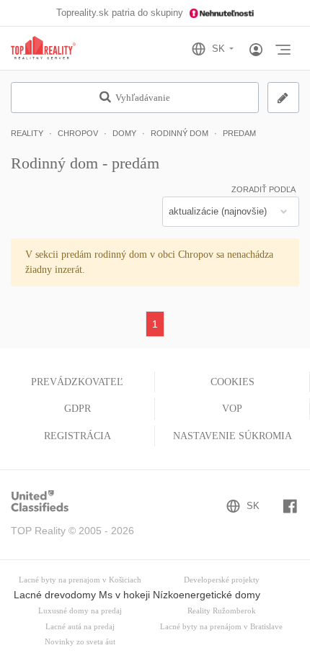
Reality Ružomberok (221, 611)
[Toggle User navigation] (255, 50)
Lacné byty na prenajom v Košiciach (80, 580)
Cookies (232, 382)
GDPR (77, 408)
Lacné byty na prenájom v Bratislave (221, 627)
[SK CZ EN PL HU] (219, 49)
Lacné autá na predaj (80, 627)
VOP (232, 408)
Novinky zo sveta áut (80, 642)
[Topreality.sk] (43, 48)
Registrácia (77, 436)
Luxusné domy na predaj (80, 611)
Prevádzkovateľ (77, 382)
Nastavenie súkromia (232, 436)
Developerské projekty (222, 580)
